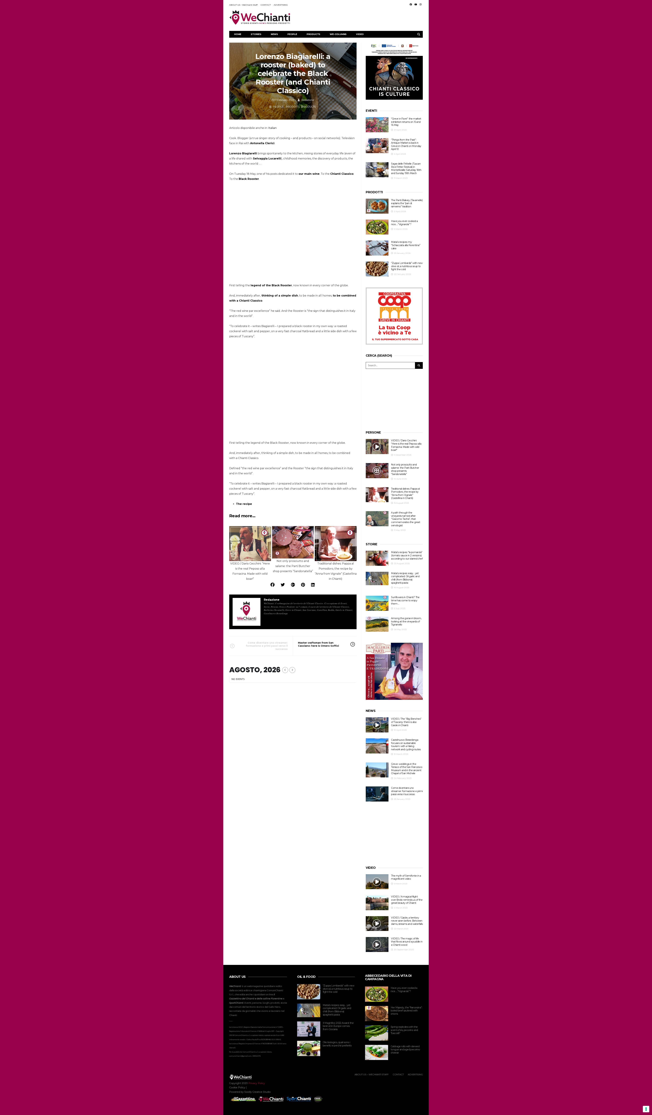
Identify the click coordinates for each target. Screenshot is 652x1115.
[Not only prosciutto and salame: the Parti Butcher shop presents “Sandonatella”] (377, 470)
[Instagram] (420, 4)
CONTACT (265, 5)
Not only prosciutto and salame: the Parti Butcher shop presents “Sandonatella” (405, 469)
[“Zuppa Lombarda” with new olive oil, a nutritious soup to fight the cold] (377, 269)
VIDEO (360, 34)
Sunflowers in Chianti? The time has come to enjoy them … (405, 600)
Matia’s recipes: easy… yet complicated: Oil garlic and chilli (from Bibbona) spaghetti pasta (405, 578)
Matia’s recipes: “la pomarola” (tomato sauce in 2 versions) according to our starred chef (407, 555)
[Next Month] (292, 670)
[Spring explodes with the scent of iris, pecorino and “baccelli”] (376, 1033)
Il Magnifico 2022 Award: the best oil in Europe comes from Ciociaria (338, 1026)
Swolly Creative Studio (257, 1091)
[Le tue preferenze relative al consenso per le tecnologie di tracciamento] (646, 1109)
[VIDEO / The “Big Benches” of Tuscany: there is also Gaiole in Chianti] (377, 724)
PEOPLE (292, 34)
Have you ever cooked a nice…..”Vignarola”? (404, 223)
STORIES (256, 34)
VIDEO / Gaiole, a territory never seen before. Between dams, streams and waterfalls (407, 920)
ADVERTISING (281, 5)
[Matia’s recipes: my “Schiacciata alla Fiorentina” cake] (377, 248)
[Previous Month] (285, 670)
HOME (237, 34)
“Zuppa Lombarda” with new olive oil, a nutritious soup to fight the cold (406, 266)
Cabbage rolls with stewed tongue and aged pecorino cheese (405, 1049)
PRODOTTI (292, 106)
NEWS (274, 34)
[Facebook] (411, 4)
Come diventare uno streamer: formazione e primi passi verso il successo (267, 645)
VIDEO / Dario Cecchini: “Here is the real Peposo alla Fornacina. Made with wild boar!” (406, 445)
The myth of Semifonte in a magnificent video (406, 877)
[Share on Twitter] (282, 585)
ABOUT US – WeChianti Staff (243, 5)
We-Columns (338, 34)
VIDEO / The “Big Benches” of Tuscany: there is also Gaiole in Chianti (406, 722)
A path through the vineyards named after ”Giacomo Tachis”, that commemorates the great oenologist (405, 519)
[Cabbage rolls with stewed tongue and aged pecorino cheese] (376, 1052)
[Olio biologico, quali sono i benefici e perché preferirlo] (308, 1048)
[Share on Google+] (293, 585)
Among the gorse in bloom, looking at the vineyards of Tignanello (406, 621)
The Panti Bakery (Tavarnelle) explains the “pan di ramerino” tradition (407, 203)
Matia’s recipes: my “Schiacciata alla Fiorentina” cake (405, 245)
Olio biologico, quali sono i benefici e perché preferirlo (337, 1044)
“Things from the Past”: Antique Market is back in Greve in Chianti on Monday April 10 (406, 144)
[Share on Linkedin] (312, 585)
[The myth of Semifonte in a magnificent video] (377, 881)
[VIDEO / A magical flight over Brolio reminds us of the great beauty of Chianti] (377, 902)
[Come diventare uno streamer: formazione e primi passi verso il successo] (377, 794)
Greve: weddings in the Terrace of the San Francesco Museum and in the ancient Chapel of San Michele (406, 768)
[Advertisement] (361, 17)
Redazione (307, 100)
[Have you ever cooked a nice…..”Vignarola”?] (377, 227)
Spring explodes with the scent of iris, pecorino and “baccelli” (404, 1030)
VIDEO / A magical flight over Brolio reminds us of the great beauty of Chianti (406, 899)
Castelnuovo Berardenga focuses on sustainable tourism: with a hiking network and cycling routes (406, 744)
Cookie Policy (237, 1087)
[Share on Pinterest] (303, 585)
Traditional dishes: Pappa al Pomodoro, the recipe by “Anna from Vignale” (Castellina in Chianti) (405, 493)
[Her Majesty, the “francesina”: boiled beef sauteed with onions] (376, 1013)
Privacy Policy (256, 1083)
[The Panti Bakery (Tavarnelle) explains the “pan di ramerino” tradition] (377, 206)
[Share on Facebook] (272, 585)
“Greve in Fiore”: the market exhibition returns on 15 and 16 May (406, 122)
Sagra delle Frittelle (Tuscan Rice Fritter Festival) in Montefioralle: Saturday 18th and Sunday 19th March (406, 168)
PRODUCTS (313, 34)
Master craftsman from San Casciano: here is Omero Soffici (318, 644)
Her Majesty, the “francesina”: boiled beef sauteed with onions (406, 1010)
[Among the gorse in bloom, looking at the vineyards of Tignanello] (377, 624)
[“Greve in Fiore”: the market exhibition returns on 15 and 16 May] (377, 124)
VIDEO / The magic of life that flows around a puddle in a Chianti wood (406, 941)
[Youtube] (415, 4)
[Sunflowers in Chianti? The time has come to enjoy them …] (377, 603)
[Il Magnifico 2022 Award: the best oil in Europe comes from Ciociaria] (308, 1029)
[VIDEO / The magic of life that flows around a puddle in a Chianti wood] (377, 944)
